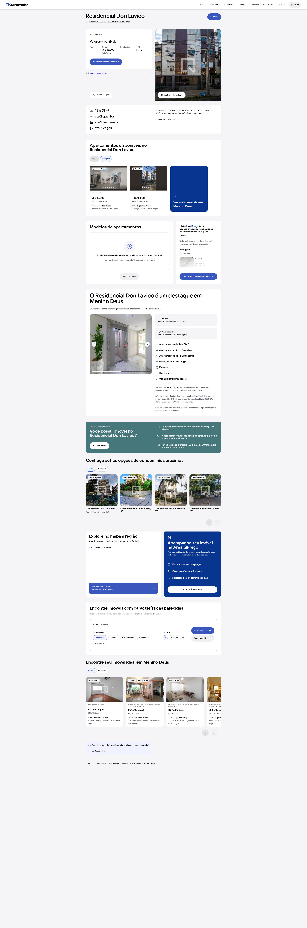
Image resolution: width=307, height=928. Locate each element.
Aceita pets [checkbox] (99, 643)
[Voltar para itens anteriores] (94, 344)
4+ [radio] (183, 638)
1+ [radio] (165, 638)
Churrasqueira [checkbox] (128, 638)
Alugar (201, 5)
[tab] (95, 624)
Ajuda (280, 5)
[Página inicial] (17, 5)
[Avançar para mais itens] (147, 344)
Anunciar (228, 5)
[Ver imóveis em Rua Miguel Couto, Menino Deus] (97, 73)
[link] (202, 630)
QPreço (241, 5)
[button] (108, 189)
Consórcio (255, 5)
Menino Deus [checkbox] (100, 638)
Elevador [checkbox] (143, 638)
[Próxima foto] (122, 178)
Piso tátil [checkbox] (113, 638)
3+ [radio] (177, 638)
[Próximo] (217, 522)
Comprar (214, 5)
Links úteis (267, 5)
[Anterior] (209, 522)
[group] (108, 189)
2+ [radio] (171, 638)
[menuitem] (203, 5)
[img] (102, 490)
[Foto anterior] (94, 178)
